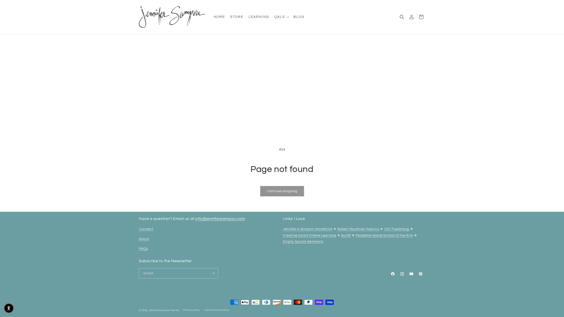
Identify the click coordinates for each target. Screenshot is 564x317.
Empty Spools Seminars (303, 241)
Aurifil (346, 235)
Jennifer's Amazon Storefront (307, 229)
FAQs (143, 248)
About (144, 239)
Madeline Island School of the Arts (384, 235)
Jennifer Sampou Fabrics (164, 310)
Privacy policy (191, 310)
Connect (146, 229)
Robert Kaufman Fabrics (358, 229)
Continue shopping (282, 191)
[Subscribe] (213, 273)
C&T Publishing (396, 229)
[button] (281, 17)
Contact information (216, 310)
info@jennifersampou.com (220, 219)
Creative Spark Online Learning (309, 235)
